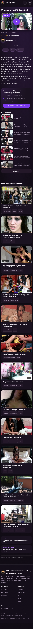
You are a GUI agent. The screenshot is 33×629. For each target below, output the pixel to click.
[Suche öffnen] (25, 3)
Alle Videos (16, 171)
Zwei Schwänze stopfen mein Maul (14, 410)
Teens (12, 49)
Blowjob (6, 270)
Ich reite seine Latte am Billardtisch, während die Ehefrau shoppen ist (14, 266)
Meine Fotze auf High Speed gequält (14, 354)
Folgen (23, 45)
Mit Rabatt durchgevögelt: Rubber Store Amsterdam (15, 206)
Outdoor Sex (20, 500)
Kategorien (4, 595)
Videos (7, 557)
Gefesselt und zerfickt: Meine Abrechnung (12, 466)
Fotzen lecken (14, 300)
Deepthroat (6, 240)
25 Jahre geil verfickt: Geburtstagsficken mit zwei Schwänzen (16, 295)
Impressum (20, 589)
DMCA (19, 598)
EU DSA (19, 601)
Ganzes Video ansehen (20, 106)
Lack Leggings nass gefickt (12, 437)
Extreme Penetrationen (9, 357)
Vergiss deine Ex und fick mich (13, 382)
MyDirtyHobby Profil (8, 608)
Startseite (4, 589)
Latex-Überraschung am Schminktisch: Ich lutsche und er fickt (16, 525)
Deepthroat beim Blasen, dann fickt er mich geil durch (15, 325)
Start (2, 557)
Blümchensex (7, 211)
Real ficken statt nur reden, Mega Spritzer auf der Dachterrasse (16, 496)
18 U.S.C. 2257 (21, 595)
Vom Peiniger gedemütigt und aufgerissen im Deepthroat (12, 236)
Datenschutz (21, 592)
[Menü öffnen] (30, 3)
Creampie (12, 500)
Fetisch (5, 49)
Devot (5, 470)
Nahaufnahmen (7, 329)
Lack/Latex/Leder (20, 530)
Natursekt (20, 49)
